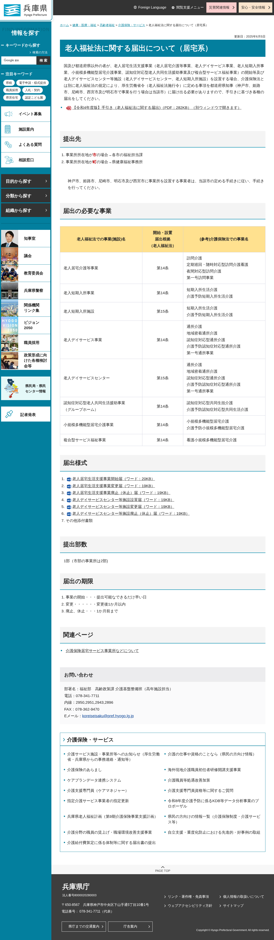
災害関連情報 (219, 7)
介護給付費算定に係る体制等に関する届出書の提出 (111, 843)
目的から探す (18, 181)
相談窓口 (26, 160)
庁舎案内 (130, 926)
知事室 (30, 238)
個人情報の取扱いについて (243, 896)
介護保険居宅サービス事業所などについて (102, 651)
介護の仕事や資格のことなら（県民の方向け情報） (212, 754)
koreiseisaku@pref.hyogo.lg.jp (108, 716)
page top (162, 870)
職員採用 (12, 90)
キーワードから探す (23, 45)
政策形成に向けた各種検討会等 (35, 360)
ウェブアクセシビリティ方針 (190, 905)
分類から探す (18, 195)
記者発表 (28, 415)
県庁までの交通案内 (83, 926)
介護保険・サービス (131, 25)
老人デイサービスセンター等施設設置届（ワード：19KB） (123, 500)
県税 (9, 82)
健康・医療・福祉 (84, 25)
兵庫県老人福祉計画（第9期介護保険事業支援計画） (112, 816)
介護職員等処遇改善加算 (189, 780)
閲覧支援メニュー (190, 7)
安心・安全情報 (253, 7)
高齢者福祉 (107, 25)
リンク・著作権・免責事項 (188, 896)
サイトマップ (233, 905)
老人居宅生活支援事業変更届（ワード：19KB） (113, 486)
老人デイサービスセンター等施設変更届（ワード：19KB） (123, 507)
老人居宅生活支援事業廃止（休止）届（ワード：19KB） (121, 493)
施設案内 (26, 129)
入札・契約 (32, 90)
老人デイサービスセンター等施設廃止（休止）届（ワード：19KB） (131, 513)
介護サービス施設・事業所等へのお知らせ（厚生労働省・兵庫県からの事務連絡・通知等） (113, 757)
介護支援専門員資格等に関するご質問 (200, 790)
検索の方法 (40, 52)
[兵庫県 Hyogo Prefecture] (27, 12)
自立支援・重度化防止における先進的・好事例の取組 (214, 832)
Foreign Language (152, 7)
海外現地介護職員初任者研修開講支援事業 (204, 770)
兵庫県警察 (33, 290)
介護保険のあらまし (84, 770)
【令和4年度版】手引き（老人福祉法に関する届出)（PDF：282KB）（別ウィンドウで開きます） (156, 107)
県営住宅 (12, 97)
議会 (28, 256)
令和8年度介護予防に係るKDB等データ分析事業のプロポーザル (213, 803)
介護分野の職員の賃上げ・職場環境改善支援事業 (109, 832)
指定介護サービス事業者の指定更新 (98, 801)
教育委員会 (33, 273)
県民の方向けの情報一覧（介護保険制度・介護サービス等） (214, 819)
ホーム (64, 25)
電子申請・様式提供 (32, 82)
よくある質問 (30, 144)
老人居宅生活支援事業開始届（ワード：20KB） (113, 479)
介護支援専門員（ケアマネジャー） (98, 790)
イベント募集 (30, 114)
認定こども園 (34, 97)
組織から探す (18, 210)
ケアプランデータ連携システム (94, 780)
